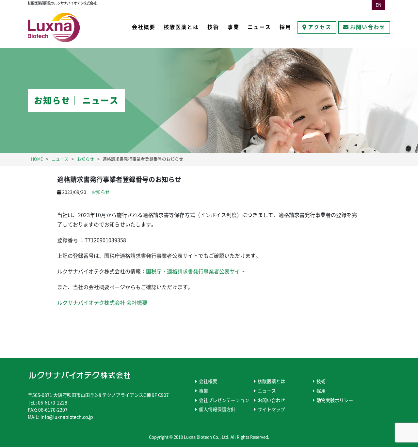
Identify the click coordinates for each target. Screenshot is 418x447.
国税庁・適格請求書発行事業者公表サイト (195, 271)
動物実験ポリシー (334, 400)
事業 (233, 27)
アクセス (319, 27)
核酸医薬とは (181, 27)
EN (378, 5)
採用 (285, 27)
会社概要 (143, 27)
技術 (213, 27)
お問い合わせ (367, 27)
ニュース (259, 27)
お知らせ (100, 192)
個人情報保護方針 (217, 409)
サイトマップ (271, 409)
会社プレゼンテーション (224, 400)
